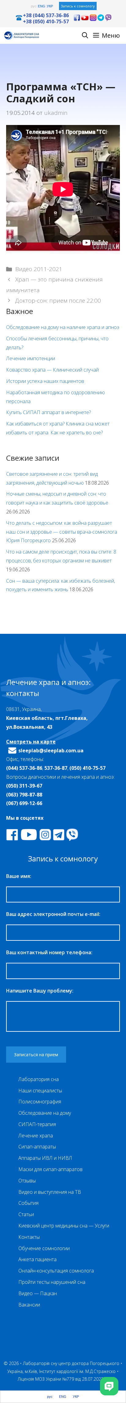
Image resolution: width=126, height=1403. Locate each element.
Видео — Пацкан (37, 1293)
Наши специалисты (40, 1090)
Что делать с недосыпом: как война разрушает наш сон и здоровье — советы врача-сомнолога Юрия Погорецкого (61, 532)
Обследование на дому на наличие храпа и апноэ (62, 327)
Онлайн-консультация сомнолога (56, 1270)
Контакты (29, 1237)
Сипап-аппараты (37, 1146)
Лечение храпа (35, 1135)
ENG (41, 6)
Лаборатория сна (38, 1079)
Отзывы (27, 1180)
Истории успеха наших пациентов (45, 381)
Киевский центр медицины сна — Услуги (63, 1225)
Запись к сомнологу (78, 6)
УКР (50, 6)
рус (33, 6)
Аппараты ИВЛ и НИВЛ (45, 1158)
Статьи (26, 1214)
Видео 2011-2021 (38, 269)
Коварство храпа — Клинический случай (52, 369)
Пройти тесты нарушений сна (51, 1282)
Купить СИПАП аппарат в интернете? (48, 412)
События (28, 1203)
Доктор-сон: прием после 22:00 (58, 300)
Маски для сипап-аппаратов (50, 1169)
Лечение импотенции (30, 358)
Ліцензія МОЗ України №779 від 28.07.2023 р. (63, 1379)
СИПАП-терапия (37, 1124)
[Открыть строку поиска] (85, 35)
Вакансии (29, 1304)
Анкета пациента (37, 1259)
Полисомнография (39, 1101)
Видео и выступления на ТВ (49, 1192)
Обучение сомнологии (44, 1248)
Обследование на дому (44, 1113)
